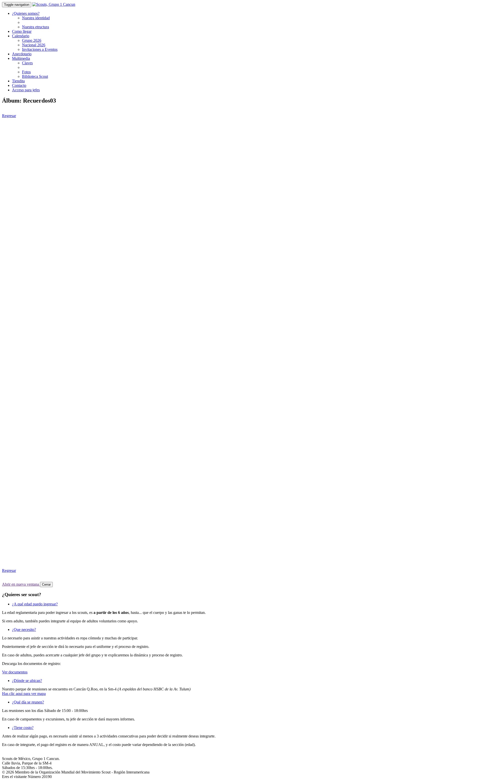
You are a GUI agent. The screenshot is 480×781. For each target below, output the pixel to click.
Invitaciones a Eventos (40, 49)
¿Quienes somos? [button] (26, 13)
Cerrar (46, 584)
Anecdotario (22, 54)
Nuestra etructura (35, 27)
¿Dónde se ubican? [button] (27, 680)
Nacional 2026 (33, 45)
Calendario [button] (20, 36)
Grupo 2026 (31, 40)
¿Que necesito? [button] (24, 629)
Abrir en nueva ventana (21, 584)
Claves (27, 63)
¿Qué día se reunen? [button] (28, 702)
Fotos (26, 72)
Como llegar (22, 31)
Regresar (9, 116)
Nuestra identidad (36, 18)
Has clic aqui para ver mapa (24, 693)
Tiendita (18, 81)
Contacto (19, 85)
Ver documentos (15, 672)
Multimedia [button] (21, 58)
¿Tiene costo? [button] (23, 727)
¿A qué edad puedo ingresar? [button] (35, 604)
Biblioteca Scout (35, 76)
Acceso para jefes (26, 90)
